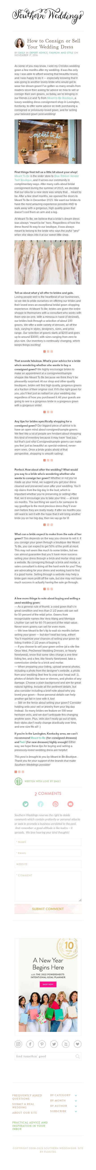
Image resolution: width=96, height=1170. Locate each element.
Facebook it (24, 149)
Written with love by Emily (43, 781)
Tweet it (22, 153)
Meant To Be (22, 176)
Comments (48, 793)
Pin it (20, 156)
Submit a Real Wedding (23, 1105)
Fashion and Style (61, 52)
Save (21, 146)
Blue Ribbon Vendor (66, 176)
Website (21, 864)
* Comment (24, 875)
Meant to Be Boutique (60, 98)
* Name (21, 842)
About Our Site (24, 1113)
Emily (21, 52)
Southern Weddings (48, 16)
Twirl (22, 742)
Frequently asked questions (27, 1097)
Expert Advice (38, 52)
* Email (21, 853)
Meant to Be (38, 737)
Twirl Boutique (23, 180)
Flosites (50, 1152)
